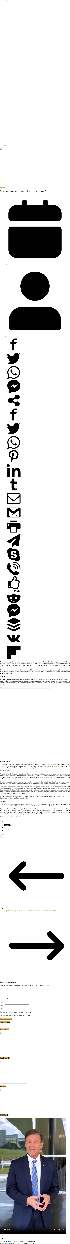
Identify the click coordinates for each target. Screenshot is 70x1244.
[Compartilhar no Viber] (13, 575)
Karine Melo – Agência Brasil (11, 817)
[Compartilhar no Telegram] (13, 547)
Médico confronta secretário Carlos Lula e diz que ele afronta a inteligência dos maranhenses (30, 910)
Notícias (2, 187)
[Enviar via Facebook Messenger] (13, 393)
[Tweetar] (13, 365)
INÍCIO (6, 145)
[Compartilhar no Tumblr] (13, 491)
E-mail (2, 1005)
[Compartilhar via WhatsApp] (13, 379)
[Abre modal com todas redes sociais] (13, 407)
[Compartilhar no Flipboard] (13, 659)
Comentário (4, 999)
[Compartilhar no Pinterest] (13, 463)
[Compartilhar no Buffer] (13, 631)
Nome (2, 1002)
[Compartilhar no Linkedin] (13, 477)
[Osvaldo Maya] (5, 1)
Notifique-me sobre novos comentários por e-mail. (16, 1012)
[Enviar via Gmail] (13, 519)
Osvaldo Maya (4, 337)
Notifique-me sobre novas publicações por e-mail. (16, 1015)
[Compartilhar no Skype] (13, 561)
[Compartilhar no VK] (13, 645)
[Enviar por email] (13, 505)
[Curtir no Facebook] (13, 589)
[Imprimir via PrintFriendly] (13, 533)
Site (1, 1008)
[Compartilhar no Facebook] (13, 351)
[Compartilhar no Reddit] (13, 603)
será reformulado (52, 764)
